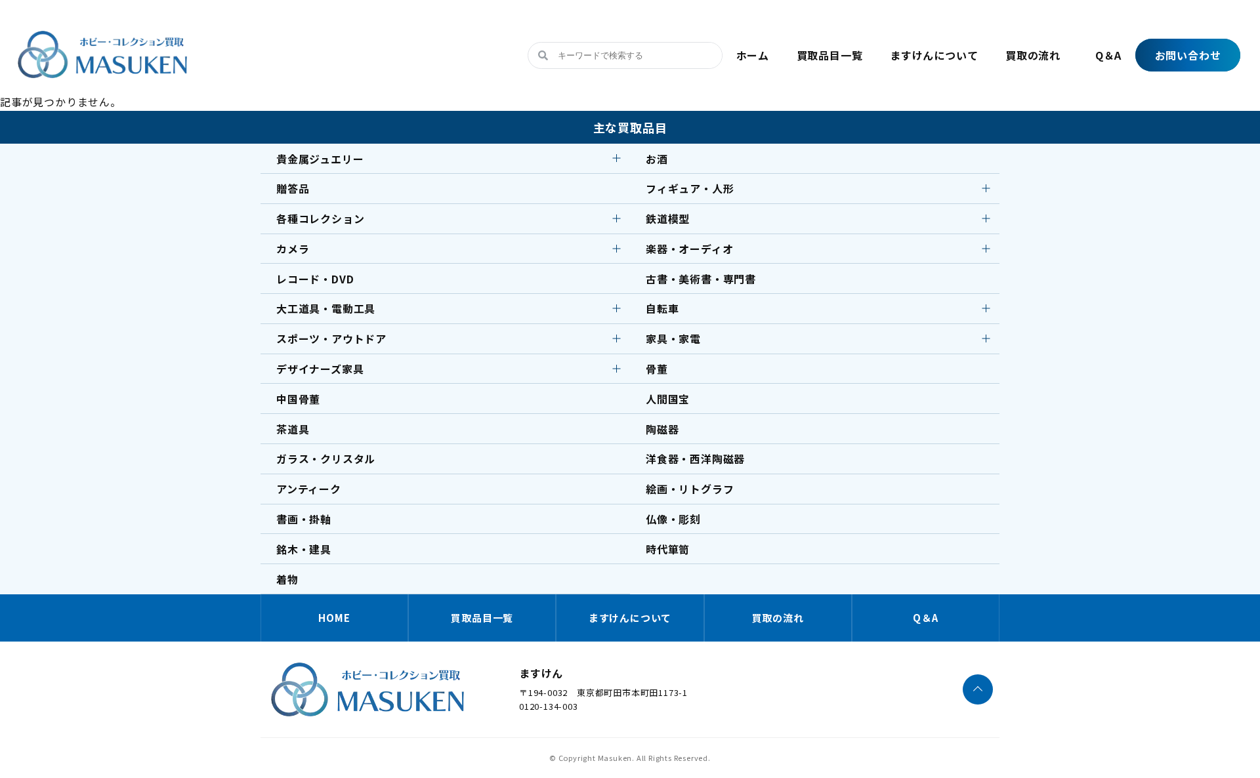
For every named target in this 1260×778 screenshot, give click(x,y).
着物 (287, 579)
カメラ (292, 248)
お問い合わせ (1188, 55)
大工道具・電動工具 (325, 308)
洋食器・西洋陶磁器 (695, 458)
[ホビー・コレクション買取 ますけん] (102, 78)
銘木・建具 (303, 549)
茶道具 (292, 429)
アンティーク (308, 489)
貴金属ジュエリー (320, 159)
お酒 (657, 159)
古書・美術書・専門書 (701, 279)
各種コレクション (320, 218)
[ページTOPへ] (978, 689)
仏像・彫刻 (673, 519)
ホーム (752, 55)
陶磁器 (662, 429)
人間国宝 (668, 399)
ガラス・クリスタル (325, 458)
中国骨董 (298, 399)
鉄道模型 (668, 218)
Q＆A (1108, 55)
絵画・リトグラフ (690, 489)
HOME (334, 617)
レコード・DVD (315, 279)
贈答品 (292, 188)
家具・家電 (673, 338)
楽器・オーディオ (689, 248)
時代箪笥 (668, 549)
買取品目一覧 (830, 55)
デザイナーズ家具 (320, 369)
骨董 (657, 369)
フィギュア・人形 (690, 188)
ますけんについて (934, 55)
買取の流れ (1032, 55)
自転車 (662, 308)
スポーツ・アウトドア (331, 338)
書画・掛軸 (303, 519)
